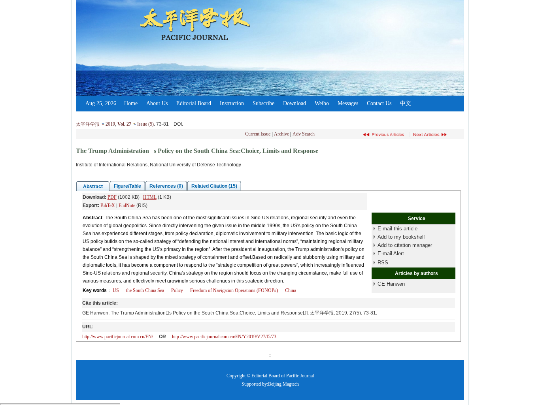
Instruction (232, 103)
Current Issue (257, 134)
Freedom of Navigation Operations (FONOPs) (234, 290)
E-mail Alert (391, 253)
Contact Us (379, 103)
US (116, 290)
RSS (383, 263)
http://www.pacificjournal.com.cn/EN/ (117, 336)
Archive (281, 134)
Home (131, 103)
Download (294, 103)
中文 (405, 103)
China (290, 290)
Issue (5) (145, 124)
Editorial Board (193, 103)
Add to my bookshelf (401, 237)
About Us (157, 103)
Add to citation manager (405, 245)
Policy (177, 290)
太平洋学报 (88, 124)
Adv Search (304, 134)
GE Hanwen (391, 284)
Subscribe (263, 103)
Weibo (322, 103)
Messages (348, 103)
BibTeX (107, 205)
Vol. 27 (124, 124)
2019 (110, 124)
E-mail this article (397, 229)
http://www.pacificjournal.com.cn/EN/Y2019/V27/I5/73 (224, 336)
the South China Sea (145, 290)
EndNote (127, 205)
